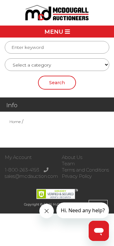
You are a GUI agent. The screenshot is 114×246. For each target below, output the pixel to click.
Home (15, 121)
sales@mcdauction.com (31, 176)
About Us (72, 157)
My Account (18, 157)
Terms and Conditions (85, 170)
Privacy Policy (77, 176)
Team (68, 164)
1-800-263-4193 (23, 170)
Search (57, 82)
